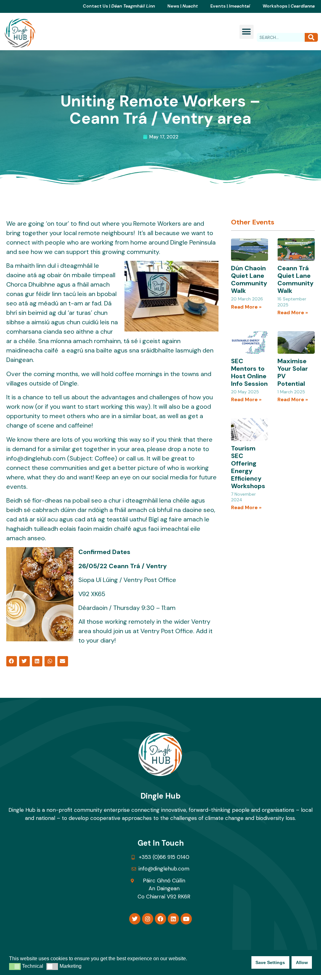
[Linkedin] (173, 918)
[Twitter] (134, 918)
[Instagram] (147, 918)
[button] (246, 32)
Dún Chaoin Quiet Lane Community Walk (249, 279)
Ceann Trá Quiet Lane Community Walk (295, 279)
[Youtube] (186, 918)
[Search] (311, 37)
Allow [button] (302, 962)
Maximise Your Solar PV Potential (292, 372)
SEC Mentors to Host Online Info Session (249, 372)
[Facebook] (160, 918)
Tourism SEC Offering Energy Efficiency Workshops (248, 467)
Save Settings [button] (270, 962)
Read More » (246, 307)
